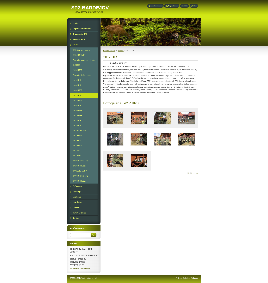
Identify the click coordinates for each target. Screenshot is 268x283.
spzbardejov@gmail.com (80, 268)
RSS (185, 6)
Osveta (121, 51)
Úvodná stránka (109, 51)
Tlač (194, 6)
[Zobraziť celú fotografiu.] (115, 118)
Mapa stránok (173, 6)
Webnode (194, 278)
